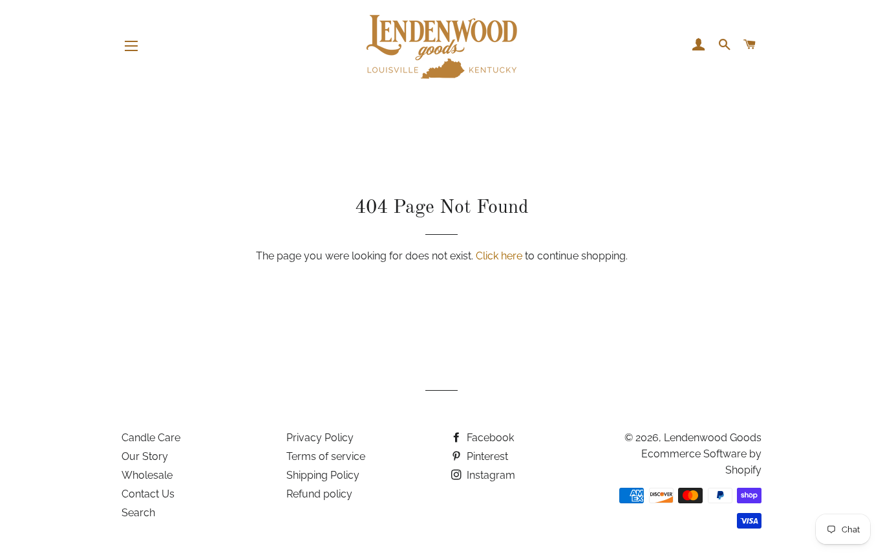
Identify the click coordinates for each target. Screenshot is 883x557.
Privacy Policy (320, 437)
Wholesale (147, 475)
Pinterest (486, 456)
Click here (499, 256)
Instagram (489, 475)
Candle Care (151, 437)
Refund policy (319, 494)
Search (138, 513)
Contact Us (148, 494)
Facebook (489, 437)
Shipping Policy (322, 475)
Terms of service (325, 456)
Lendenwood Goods (712, 437)
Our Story (145, 456)
